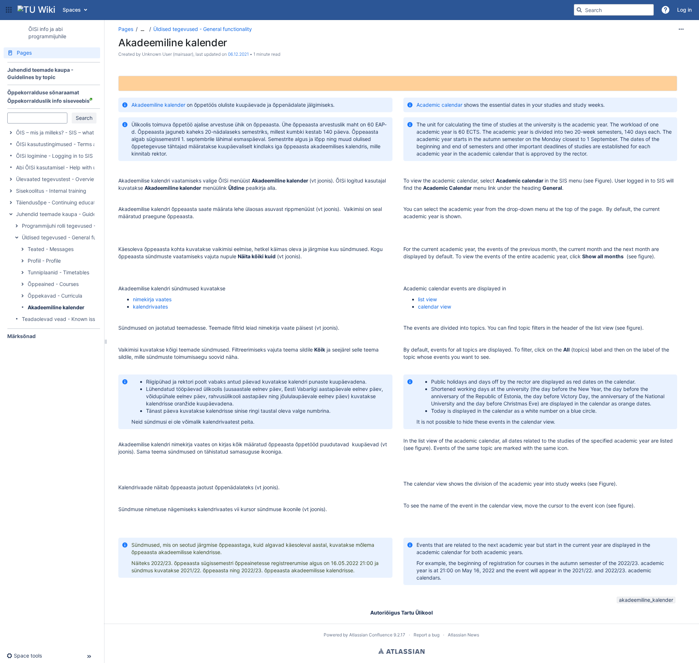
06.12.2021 (238, 54)
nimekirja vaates (152, 299)
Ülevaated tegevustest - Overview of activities (71, 179)
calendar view (434, 306)
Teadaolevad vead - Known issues (62, 319)
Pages (125, 29)
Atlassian (401, 651)
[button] (9, 10)
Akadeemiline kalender (56, 307)
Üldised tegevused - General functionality (71, 237)
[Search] (579, 10)
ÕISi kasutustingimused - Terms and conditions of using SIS (87, 144)
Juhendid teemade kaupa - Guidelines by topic (72, 214)
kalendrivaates (150, 306)
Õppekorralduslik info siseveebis (48, 101)
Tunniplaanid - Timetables (58, 272)
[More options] (681, 29)
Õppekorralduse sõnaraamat (43, 92)
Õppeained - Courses (53, 284)
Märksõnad (21, 336)
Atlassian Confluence (370, 635)
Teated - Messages (51, 249)
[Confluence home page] (36, 10)
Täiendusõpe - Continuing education (59, 202)
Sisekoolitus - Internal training (51, 191)
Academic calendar (439, 105)
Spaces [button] (72, 10)
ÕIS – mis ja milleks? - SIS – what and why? (67, 132)
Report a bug (426, 635)
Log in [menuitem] (684, 10)
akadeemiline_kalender (646, 600)
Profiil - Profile (44, 261)
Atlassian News (463, 635)
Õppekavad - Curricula (55, 296)
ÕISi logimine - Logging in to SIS (54, 156)
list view (427, 299)
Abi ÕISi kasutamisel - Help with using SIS (65, 167)
